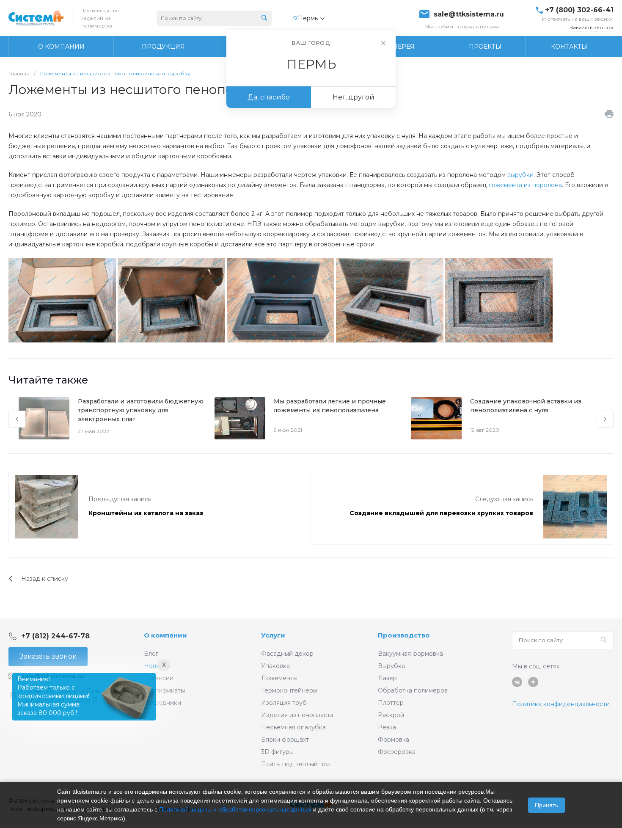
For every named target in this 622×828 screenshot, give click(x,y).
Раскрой (391, 715)
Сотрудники (162, 703)
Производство (404, 635)
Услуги (273, 635)
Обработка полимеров (413, 690)
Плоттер (391, 703)
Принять (546, 805)
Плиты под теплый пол (295, 764)
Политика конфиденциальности (561, 704)
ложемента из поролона (525, 185)
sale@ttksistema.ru (469, 14)
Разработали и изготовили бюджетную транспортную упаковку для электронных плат (141, 410)
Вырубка (391, 666)
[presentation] (16, 419)
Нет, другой (353, 97)
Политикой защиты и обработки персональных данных (235, 809)
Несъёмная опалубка (293, 727)
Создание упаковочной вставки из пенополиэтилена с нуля (525, 405)
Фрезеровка (397, 752)
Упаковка (275, 666)
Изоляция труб (284, 703)
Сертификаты (164, 690)
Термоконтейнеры (289, 690)
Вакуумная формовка (410, 653)
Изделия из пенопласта (297, 715)
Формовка (393, 739)
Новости (157, 666)
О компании (165, 635)
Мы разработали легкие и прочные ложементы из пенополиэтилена (330, 405)
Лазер (387, 678)
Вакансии (158, 678)
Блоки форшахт (285, 739)
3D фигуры (277, 752)
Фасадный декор (287, 653)
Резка (387, 727)
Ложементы (279, 678)
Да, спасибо (269, 97)
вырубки (520, 175)
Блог (151, 653)
